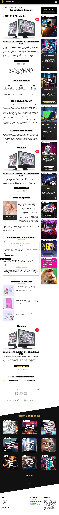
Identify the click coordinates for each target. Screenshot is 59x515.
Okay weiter (3, 259)
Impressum (31, 260)
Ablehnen (9, 259)
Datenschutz (28, 260)
